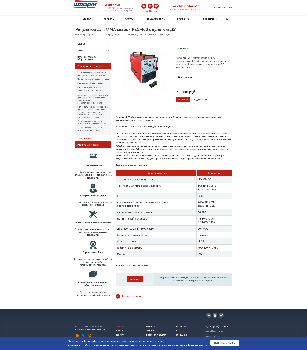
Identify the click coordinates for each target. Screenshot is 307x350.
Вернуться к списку (131, 296)
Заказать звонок (223, 8)
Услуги (129, 19)
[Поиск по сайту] (227, 19)
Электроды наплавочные (91, 91)
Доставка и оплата (156, 335)
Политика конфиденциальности (90, 329)
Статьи (179, 331)
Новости (150, 327)
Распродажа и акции (88, 144)
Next (165, 68)
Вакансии (181, 327)
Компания (183, 19)
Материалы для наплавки (89, 87)
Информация (155, 19)
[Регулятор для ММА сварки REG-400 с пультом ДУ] (145, 68)
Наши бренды (85, 138)
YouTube (150, 6)
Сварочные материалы (89, 66)
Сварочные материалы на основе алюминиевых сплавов (91, 122)
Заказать (183, 99)
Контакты (209, 19)
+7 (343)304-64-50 (186, 6)
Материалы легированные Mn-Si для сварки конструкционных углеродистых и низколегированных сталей (92, 99)
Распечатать (186, 77)
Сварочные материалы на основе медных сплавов (89, 129)
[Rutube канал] (156, 6)
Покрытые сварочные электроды (93, 79)
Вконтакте (143, 6)
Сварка (81, 44)
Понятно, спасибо (224, 343)
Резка (80, 50)
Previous (124, 68)
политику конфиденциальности (190, 345)
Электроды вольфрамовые (90, 83)
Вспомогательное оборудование (87, 58)
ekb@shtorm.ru (150, 11)
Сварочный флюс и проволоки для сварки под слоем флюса (91, 73)
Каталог (86, 19)
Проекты (109, 19)
